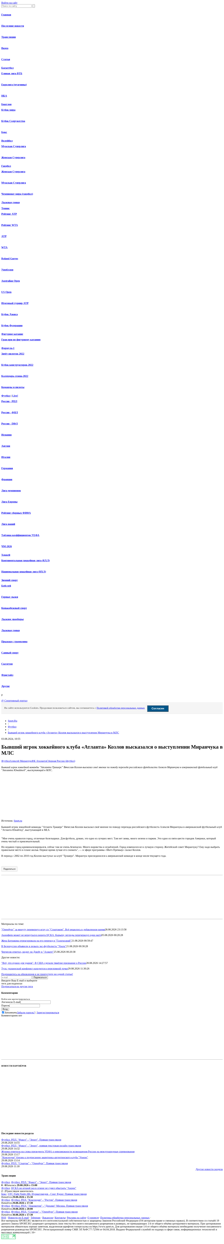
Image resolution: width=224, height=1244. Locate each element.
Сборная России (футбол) (61, 761)
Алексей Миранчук (21, 761)
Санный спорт (10, 652)
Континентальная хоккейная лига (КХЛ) (25, 560)
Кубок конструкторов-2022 (17, 364)
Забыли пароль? (26, 1012)
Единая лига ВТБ (11, 73)
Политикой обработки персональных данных (121, 708)
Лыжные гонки (10, 202)
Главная (6, 14)
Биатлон (6, 104)
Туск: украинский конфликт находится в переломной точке (34, 968)
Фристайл (7, 675)
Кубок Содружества (13, 121)
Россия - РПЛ (9, 401)
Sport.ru (18, 820)
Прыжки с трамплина (14, 641)
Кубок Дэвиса (9, 314)
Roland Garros (9, 258)
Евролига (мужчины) (14, 84)
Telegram (35, 1217)
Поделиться (9, 869)
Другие (5, 686)
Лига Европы (9, 501)
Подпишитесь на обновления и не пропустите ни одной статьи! (37, 974)
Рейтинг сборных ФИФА (16, 512)
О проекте (93, 1217)
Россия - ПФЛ (9, 423)
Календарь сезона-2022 (14, 376)
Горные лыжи (9, 596)
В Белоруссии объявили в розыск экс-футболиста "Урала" (33, 946)
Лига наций (8, 524)
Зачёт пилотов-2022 (12, 353)
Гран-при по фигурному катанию (21, 339)
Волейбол (7, 140)
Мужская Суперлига (13, 146)
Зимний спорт (9, 580)
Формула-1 (7, 348)
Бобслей (6, 585)
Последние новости (12, 25)
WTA (4, 247)
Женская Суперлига (13, 157)
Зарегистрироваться (48, 1012)
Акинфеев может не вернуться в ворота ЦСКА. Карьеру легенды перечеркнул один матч (51, 935)
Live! (15, 395)
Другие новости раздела (209, 1169)
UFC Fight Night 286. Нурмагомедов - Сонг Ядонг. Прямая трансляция (47, 1194)
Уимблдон (7, 269)
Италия (5, 457)
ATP (4, 236)
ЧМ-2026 (6, 546)
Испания (6, 434)
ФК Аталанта (39, 761)
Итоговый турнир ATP (15, 303)
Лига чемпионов (11, 490)
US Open (6, 292)
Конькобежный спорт (14, 608)
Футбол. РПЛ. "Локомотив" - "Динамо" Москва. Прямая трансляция (49, 1205)
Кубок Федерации (11, 325)
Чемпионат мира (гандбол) (17, 193)
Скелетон (7, 663)
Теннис (5, 208)
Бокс (4, 132)
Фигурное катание (12, 334)
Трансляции (8, 37)
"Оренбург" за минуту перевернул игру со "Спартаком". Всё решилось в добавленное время (53, 929)
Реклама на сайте (76, 1217)
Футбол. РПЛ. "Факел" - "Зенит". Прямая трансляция (31, 1139)
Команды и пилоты (12, 387)
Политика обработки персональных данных (125, 1217)
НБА (4, 95)
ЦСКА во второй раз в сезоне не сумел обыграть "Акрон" (43, 1188)
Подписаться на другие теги (17, 986)
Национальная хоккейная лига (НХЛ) (23, 571)
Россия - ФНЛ (9, 412)
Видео (4, 48)
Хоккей (5, 554)
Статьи (5, 59)
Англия (5, 446)
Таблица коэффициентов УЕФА (20, 535)
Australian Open (10, 280)
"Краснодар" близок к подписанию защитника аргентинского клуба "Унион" (44, 1157)
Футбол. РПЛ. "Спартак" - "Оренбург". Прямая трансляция (34, 1163)
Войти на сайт (9, 2)
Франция (6, 479)
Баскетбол (7, 67)
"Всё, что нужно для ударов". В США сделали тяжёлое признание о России (43, 963)
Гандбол (6, 166)
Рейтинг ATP (9, 214)
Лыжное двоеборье (12, 619)
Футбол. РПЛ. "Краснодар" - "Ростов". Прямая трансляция (44, 1200)
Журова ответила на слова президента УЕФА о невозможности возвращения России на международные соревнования (67, 1151)
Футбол (5, 395)
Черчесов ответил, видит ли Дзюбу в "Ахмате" (27, 951)
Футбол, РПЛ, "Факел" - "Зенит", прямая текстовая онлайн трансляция (41, 1145)
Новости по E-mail (18, 1217)
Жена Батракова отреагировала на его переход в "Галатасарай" (36, 940)
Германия (7, 468)
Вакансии (47, 1217)
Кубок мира (8, 109)
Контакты (60, 1217)
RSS (3, 1217)
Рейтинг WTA (9, 225)
